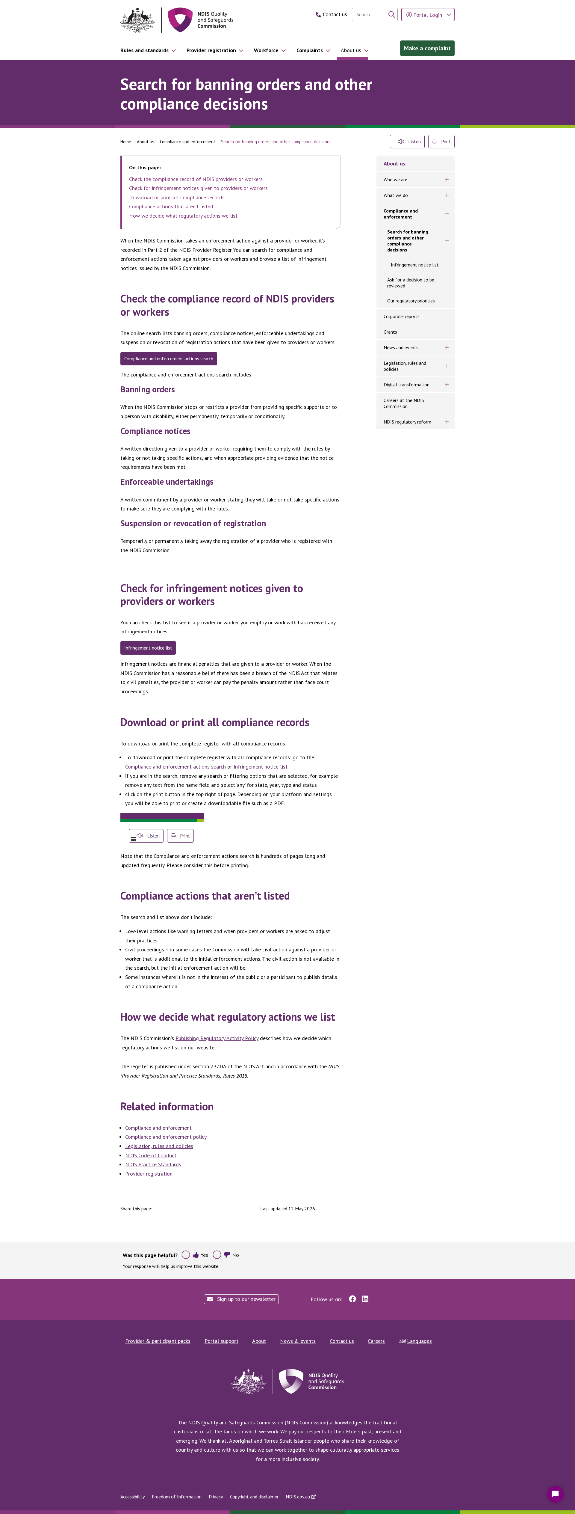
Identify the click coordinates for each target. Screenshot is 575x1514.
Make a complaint (427, 48)
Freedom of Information (177, 1497)
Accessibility (132, 1497)
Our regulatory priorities (411, 301)
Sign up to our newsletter (246, 1298)
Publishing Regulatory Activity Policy (216, 1038)
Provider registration (211, 50)
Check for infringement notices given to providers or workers (198, 188)
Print (445, 141)
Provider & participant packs (157, 1340)
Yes (204, 1254)
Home (125, 141)
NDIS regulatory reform (407, 422)
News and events (401, 347)
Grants (390, 332)
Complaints (309, 50)
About (259, 1340)
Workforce (266, 50)
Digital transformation (406, 385)
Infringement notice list (148, 648)
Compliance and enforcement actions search (168, 358)
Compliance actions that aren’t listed (171, 206)
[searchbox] (375, 14)
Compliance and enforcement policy (166, 1136)
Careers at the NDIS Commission (404, 403)
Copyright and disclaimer (254, 1497)
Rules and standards (144, 50)
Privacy (216, 1497)
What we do (396, 195)
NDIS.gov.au (298, 1497)
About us (351, 50)
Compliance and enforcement (187, 141)
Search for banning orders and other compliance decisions (407, 241)
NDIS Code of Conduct (150, 1155)
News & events (298, 1340)
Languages (419, 1340)
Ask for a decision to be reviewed (410, 283)
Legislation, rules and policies (159, 1146)
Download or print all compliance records (177, 197)
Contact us (342, 1340)
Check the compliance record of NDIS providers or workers (196, 179)
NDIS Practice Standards (153, 1164)
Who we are (395, 180)
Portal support (221, 1340)
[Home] (176, 20)
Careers (376, 1340)
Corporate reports (402, 316)
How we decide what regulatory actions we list (183, 216)
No (235, 1254)
